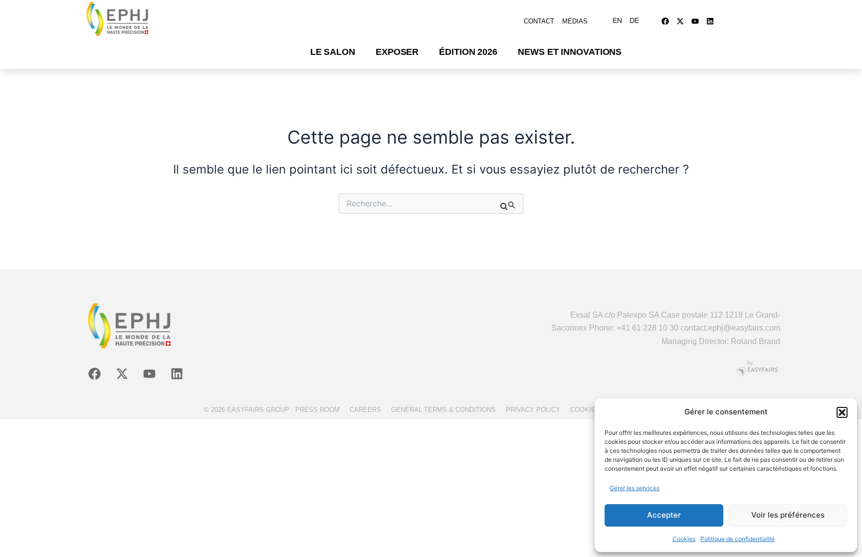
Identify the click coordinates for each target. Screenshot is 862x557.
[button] (842, 412)
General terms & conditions (443, 409)
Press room (317, 409)
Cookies (683, 539)
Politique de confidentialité (737, 539)
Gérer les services (634, 488)
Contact (539, 21)
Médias (575, 21)
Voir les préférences (788, 515)
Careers (365, 409)
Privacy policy (533, 409)
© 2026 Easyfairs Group (246, 409)
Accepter (664, 515)
